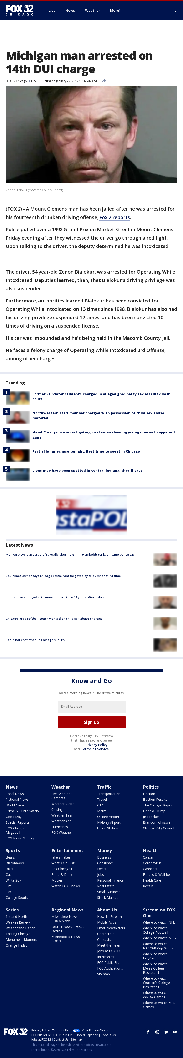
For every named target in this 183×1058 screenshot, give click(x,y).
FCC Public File (108, 962)
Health (150, 850)
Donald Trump (154, 811)
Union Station (107, 828)
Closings (57, 809)
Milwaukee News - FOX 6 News (65, 918)
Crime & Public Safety (22, 811)
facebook (148, 1032)
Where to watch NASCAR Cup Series (158, 946)
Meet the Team (109, 945)
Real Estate (106, 886)
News (12, 787)
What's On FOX (63, 863)
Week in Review (18, 922)
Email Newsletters (111, 928)
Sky (8, 891)
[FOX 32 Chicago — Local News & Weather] (21, 10)
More (114, 10)
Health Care (152, 880)
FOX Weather (61, 832)
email (175, 1032)
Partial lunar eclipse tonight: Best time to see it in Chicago (86, 451)
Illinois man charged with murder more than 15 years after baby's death (60, 597)
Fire (8, 886)
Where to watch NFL (159, 922)
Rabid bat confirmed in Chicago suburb (35, 640)
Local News (15, 793)
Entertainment (67, 850)
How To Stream (109, 916)
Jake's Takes (61, 857)
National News (17, 799)
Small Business (108, 891)
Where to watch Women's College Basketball (156, 982)
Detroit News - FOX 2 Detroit (68, 928)
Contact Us (105, 934)
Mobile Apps (106, 922)
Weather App (61, 821)
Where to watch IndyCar (155, 956)
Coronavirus (152, 863)
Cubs (9, 874)
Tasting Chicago (18, 934)
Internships (105, 956)
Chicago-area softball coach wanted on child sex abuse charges (54, 618)
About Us (107, 910)
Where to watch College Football (155, 930)
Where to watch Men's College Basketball (155, 968)
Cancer (148, 857)
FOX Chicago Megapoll (15, 830)
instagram (157, 1032)
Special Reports (18, 822)
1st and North (16, 916)
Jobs (100, 874)
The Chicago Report (158, 805)
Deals (101, 868)
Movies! (57, 880)
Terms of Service (95, 749)
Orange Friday (16, 945)
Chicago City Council (158, 828)
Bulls (9, 868)
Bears (10, 857)
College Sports (17, 897)
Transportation (108, 793)
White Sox (13, 880)
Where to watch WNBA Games (155, 994)
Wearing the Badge (20, 928)
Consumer (105, 863)
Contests (104, 939)
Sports (13, 850)
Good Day (13, 816)
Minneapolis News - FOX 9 (66, 938)
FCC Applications (110, 968)
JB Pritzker (151, 816)
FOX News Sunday (20, 838)
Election (149, 793)
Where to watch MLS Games (159, 1004)
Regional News (67, 910)
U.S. (33, 81)
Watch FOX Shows (65, 886)
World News (15, 805)
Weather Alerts (62, 803)
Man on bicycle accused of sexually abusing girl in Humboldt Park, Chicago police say (70, 554)
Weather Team (63, 815)
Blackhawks (15, 863)
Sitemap (103, 974)
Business (104, 857)
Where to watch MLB (159, 938)
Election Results (155, 799)
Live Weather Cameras (61, 795)
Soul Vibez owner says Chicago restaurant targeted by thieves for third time (63, 576)
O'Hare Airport (108, 816)
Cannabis (150, 868)
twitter (166, 1032)
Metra (102, 811)
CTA (100, 805)
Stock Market (107, 897)
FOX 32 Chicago (16, 81)
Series (12, 910)
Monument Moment (21, 939)
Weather (60, 787)
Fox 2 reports (114, 217)
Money (104, 850)
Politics (151, 787)
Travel (102, 799)
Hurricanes (59, 826)
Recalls (148, 886)
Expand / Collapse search (174, 10)
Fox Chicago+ (62, 868)
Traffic (104, 787)
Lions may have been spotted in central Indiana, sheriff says (87, 470)
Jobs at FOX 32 (108, 951)
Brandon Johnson (156, 822)
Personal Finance (110, 880)
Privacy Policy (97, 744)
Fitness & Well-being (158, 874)
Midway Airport (109, 822)
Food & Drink (61, 874)
